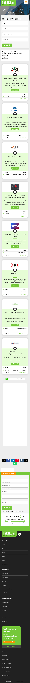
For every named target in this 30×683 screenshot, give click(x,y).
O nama (4, 652)
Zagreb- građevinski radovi (18, 523)
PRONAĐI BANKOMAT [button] (8, 473)
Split (24, 516)
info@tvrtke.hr (11, 646)
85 (21, 379)
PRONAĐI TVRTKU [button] (7, 470)
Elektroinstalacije (6, 618)
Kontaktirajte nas (6, 663)
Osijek (3, 556)
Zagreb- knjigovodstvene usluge (15, 520)
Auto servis (5, 577)
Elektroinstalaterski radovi (8, 614)
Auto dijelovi (5, 573)
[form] (15, 31)
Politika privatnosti (6, 667)
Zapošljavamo (5, 675)
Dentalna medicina (7, 589)
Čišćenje (4, 585)
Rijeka (6, 523)
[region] (15, 405)
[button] (26, 2)
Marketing (4, 655)
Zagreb (4, 545)
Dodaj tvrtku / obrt (9, 642)
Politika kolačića (6, 671)
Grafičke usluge (6, 679)
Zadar (3, 560)
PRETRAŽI (7, 45)
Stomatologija (5, 602)
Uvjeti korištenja (6, 660)
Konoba (4, 610)
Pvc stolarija (5, 606)
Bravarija (4, 581)
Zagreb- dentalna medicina (12, 516)
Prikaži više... (5, 564)
